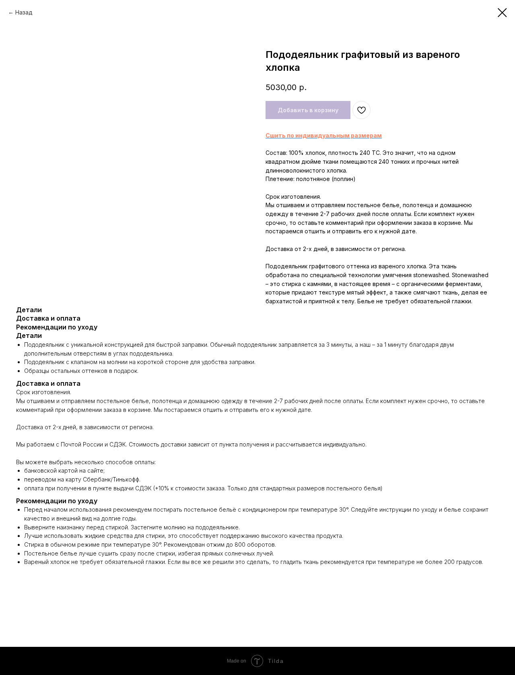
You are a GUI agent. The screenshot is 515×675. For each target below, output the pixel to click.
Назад (24, 12)
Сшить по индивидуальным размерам (324, 135)
